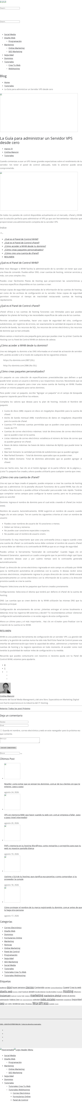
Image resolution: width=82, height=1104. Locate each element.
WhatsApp (28, 1004)
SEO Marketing (15, 51)
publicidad (36, 1000)
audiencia (3, 988)
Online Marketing (17, 48)
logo (23, 996)
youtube (51, 1004)
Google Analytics (51, 992)
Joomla (19, 996)
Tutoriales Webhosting (15, 975)
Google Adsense (40, 992)
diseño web (6, 991)
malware (27, 996)
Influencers (77, 992)
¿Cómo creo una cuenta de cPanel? (21, 253)
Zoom (56, 1004)
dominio (15, 992)
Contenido (39, 987)
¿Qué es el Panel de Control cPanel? (21, 242)
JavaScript (14, 996)
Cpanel (66, 987)
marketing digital (52, 995)
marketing (36, 995)
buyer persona (18, 987)
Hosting (68, 991)
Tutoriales (9, 61)
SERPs (10, 1004)
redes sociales (47, 999)
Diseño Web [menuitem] (9, 1059)
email (20, 992)
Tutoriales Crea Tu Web (15, 972)
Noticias (8, 944)
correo (47, 987)
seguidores (67, 1000)
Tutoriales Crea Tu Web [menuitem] (19, 1086)
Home (7, 82)
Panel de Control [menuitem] (20, 1100)
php (21, 999)
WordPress (40, 1003)
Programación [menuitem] (15, 1062)
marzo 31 (8, 148)
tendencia (16, 1004)
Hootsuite (59, 992)
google (32, 991)
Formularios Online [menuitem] (22, 1096)
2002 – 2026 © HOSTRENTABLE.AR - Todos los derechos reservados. (20, 1024)
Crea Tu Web (14, 65)
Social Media (10, 34)
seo (2, 1003)
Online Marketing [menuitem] (17, 1069)
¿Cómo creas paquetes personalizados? (23, 249)
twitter (23, 1004)
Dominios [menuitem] (8, 1079)
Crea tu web (75, 987)
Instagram (5, 995)
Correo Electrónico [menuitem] (21, 1093)
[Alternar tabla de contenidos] (1, 233)
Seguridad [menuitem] (9, 1076)
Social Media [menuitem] (10, 1055)
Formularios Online (13, 938)
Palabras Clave (14, 1000)
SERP (6, 1004)
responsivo (60, 1000)
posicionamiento (27, 999)
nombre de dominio (68, 996)
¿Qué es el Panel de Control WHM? (21, 239)
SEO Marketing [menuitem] (15, 1072)
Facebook (25, 992)
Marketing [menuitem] (9, 1065)
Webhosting (14, 68)
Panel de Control (12, 951)
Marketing (9, 44)
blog (9, 987)
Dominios (8, 58)
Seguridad (9, 55)
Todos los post (15, 708)
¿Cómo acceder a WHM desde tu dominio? (25, 246)
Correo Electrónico (12, 927)
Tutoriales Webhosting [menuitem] (19, 1089)
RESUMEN (9, 256)
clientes (29, 987)
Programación (15, 41)
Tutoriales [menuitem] (9, 1083)
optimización (4, 1000)
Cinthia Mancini (11, 152)
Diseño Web (9, 38)
